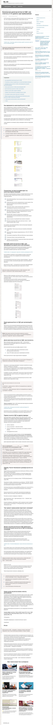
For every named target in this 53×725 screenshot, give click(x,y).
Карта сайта (20, 6)
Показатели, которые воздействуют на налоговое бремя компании (18, 82)
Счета (37, 31)
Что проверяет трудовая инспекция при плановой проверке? (25, 691)
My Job (5, 2)
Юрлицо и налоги (14, 16)
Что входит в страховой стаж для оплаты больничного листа (41, 59)
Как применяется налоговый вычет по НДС (13, 80)
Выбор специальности (40, 17)
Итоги (6, 100)
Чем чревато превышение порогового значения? (14, 94)
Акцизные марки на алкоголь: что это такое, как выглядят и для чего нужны (42, 52)
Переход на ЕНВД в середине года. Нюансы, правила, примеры (42, 63)
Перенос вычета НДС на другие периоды (13, 90)
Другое (37, 19)
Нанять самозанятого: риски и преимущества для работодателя (9, 673)
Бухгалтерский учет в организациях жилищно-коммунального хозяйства (42, 56)
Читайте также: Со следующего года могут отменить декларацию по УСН (18, 252)
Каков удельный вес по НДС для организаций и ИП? (15, 86)
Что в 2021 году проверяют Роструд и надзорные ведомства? (9, 691)
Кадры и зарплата (39, 21)
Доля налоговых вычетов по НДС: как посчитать (14, 88)
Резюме (38, 29)
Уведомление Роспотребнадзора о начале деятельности (9, 708)
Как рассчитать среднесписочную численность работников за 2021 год (42, 73)
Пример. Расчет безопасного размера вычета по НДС (15, 92)
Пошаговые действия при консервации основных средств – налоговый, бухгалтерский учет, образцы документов (45, 43)
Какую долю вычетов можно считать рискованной (15, 99)
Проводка (38, 23)
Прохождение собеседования (42, 25)
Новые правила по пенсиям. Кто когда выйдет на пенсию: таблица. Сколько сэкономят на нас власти (26, 709)
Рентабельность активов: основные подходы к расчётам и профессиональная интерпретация (42, 37)
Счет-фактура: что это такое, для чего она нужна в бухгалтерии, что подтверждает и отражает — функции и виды (43, 68)
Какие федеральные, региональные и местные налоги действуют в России (42, 76)
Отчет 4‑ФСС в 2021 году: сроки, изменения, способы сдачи (41, 48)
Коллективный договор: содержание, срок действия (26, 673)
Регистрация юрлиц (40, 27)
